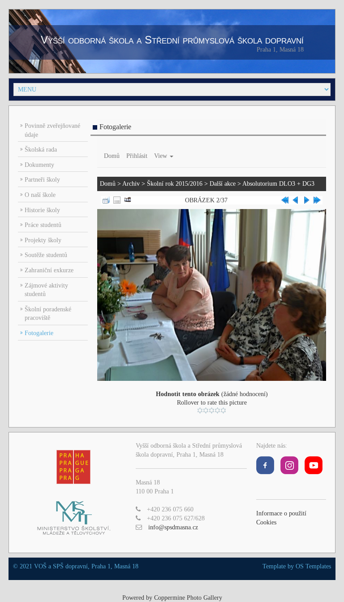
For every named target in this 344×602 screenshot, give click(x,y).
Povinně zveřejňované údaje (52, 130)
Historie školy (42, 210)
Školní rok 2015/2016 (174, 183)
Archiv (131, 183)
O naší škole (40, 195)
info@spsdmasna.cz (173, 527)
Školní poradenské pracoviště (48, 314)
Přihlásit (136, 156)
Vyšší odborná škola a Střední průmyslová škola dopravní (172, 40)
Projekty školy (43, 240)
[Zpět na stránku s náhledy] (106, 199)
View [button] (161, 156)
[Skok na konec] (317, 199)
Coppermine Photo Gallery (188, 597)
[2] (206, 410)
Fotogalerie (39, 333)
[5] (223, 410)
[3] (212, 410)
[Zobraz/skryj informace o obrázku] (116, 199)
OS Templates (313, 566)
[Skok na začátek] (284, 199)
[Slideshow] (127, 199)
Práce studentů (43, 225)
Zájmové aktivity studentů (46, 290)
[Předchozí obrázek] (295, 199)
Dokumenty (39, 164)
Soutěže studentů (46, 255)
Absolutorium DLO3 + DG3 (278, 183)
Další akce (223, 183)
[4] (217, 410)
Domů (112, 156)
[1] (200, 410)
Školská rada (41, 149)
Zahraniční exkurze (49, 270)
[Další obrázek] (306, 199)
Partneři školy (42, 179)
